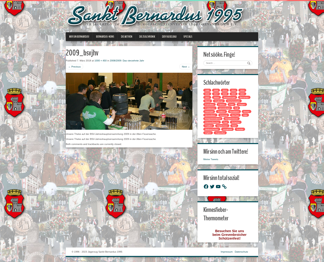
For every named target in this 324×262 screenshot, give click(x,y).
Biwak (207, 101)
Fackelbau (209, 105)
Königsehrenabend (213, 119)
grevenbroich (224, 108)
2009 (216, 90)
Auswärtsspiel (229, 97)
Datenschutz (241, 251)
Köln (245, 115)
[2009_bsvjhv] (129, 101)
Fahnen (222, 105)
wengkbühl (227, 129)
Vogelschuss (222, 126)
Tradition (208, 126)
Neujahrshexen (231, 119)
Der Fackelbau (169, 37)
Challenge (219, 101)
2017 (216, 94)
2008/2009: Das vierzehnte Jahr (127, 60)
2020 (234, 94)
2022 (207, 97)
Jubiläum (221, 112)
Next (186, 66)
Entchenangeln (234, 101)
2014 (234, 90)
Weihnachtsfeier (211, 129)
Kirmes (246, 112)
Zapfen (208, 133)
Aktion (216, 97)
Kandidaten (234, 112)
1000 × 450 (100, 60)
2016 (207, 94)
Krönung (223, 115)
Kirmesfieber (210, 115)
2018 (225, 94)
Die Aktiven (126, 37)
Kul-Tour (235, 115)
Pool (225, 122)
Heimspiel (209, 112)
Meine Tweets (210, 159)
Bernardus (244, 97)
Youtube (240, 129)
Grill (236, 108)
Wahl (234, 126)
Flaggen (241, 105)
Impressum (227, 251)
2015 (242, 90)
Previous (74, 66)
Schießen (236, 122)
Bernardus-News (105, 37)
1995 (207, 90)
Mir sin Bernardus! (79, 37)
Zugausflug (220, 133)
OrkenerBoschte (212, 122)
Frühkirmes (210, 108)
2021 (242, 94)
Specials (187, 37)
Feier (232, 105)
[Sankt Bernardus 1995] (156, 16)
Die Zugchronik (147, 37)
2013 (225, 90)
